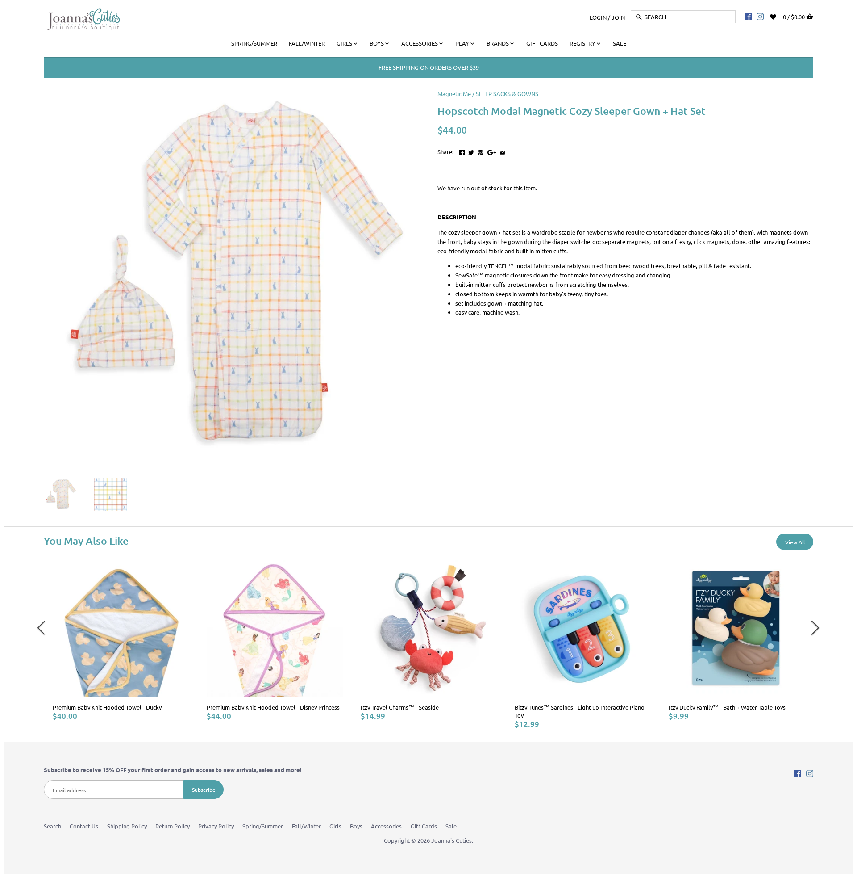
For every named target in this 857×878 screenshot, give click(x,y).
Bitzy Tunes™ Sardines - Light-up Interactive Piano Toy (580, 711)
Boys (356, 826)
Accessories (386, 826)
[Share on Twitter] (471, 151)
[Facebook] (748, 16)
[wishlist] (779, 16)
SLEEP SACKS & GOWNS (507, 93)
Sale (451, 826)
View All (795, 542)
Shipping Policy (127, 826)
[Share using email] (502, 151)
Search (52, 826)
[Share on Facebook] (462, 151)
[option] (121, 640)
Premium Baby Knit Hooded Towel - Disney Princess (273, 707)
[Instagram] (760, 16)
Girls (335, 826)
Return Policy (172, 826)
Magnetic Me (454, 93)
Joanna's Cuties (451, 840)
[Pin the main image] (480, 151)
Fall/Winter (306, 826)
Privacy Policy (216, 826)
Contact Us (84, 826)
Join (618, 17)
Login (598, 17)
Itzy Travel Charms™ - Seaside (400, 707)
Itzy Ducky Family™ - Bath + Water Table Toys (727, 707)
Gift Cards (424, 826)
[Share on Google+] (491, 151)
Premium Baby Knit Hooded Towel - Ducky (107, 707)
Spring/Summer (262, 826)
